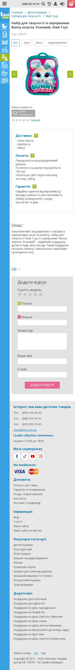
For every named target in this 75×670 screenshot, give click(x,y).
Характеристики (57, 42)
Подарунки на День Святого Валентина (39, 638)
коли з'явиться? (26, 113)
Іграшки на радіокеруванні (30, 558)
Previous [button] (14, 74)
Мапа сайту (21, 526)
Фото (39, 42)
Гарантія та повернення (29, 489)
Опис (27, 42)
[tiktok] (24, 456)
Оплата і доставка (25, 485)
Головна (17, 12)
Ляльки (18, 562)
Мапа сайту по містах (27, 530)
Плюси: (27, 303)
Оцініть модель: (30, 290)
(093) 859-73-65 (32, 424)
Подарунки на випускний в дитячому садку (41, 630)
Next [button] (70, 74)
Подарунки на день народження (34, 608)
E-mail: (22, 369)
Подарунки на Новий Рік (29, 612)
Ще (14, 269)
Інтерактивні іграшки (27, 580)
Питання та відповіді (26, 503)
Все (16, 42)
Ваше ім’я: (25, 356)
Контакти (19, 498)
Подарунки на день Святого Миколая (37, 616)
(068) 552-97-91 (30, 4)
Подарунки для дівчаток (29, 603)
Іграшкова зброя (24, 567)
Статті (17, 521)
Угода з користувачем (27, 494)
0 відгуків (35, 120)
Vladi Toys (52, 16)
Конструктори (22, 549)
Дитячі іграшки (37, 12)
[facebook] (16, 456)
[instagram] (40, 456)
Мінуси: (27, 317)
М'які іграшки (22, 553)
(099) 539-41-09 (32, 413)
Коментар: (25, 330)
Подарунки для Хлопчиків (30, 599)
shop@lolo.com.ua (25, 430)
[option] (42, 74)
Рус (36, 653)
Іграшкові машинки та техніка (32, 576)
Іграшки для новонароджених (32, 571)
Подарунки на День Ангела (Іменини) (37, 625)
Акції (16, 517)
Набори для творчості (26, 16)
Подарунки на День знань (30, 621)
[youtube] (32, 456)
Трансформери (23, 584)
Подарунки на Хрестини (28, 634)
